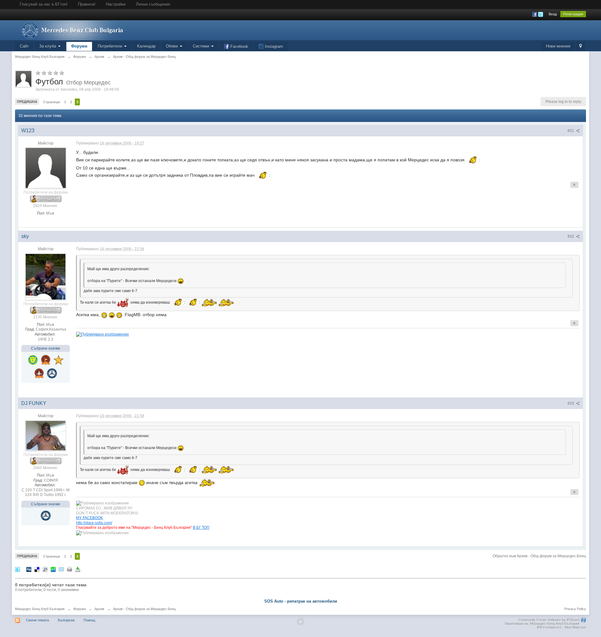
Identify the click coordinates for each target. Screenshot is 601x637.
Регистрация (573, 14)
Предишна (27, 102)
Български (66, 620)
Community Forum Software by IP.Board (548, 620)
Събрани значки (45, 348)
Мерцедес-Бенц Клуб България (39, 609)
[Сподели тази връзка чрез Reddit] (45, 569)
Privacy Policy (575, 609)
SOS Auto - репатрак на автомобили (300, 601)
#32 (571, 236)
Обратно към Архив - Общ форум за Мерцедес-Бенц (539, 556)
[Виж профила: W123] (45, 168)
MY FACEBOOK (89, 518)
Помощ (89, 620)
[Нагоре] (300, 621)
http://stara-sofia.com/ (94, 523)
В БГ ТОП (201, 527)
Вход (553, 14)
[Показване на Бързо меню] (580, 46)
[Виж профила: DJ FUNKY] (45, 435)
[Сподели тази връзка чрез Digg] (28, 569)
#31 (571, 131)
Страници (51, 102)
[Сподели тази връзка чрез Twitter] (17, 569)
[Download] (77, 569)
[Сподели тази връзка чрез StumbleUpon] (53, 569)
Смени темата (37, 620)
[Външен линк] (102, 334)
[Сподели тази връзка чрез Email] (61, 569)
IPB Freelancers (549, 627)
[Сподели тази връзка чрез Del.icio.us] (36, 569)
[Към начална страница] (71, 30)
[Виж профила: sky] (45, 276)
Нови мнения (558, 46)
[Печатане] (69, 569)
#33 (571, 403)
